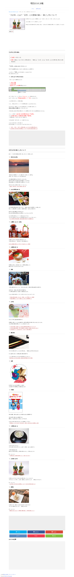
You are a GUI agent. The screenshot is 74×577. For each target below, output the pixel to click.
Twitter (18, 532)
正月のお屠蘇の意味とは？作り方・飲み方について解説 (19, 244)
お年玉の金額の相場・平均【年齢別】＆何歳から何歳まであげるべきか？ (24, 328)
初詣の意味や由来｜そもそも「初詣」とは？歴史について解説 (22, 297)
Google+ (55, 532)
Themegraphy (10, 576)
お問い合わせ (38, 8)
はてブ (18, 535)
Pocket (36, 535)
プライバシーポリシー (12, 574)
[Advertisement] (37, 41)
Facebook (36, 532)
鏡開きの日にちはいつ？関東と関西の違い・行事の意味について (22, 510)
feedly (54, 535)
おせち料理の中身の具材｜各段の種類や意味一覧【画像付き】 (22, 218)
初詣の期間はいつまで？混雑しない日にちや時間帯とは (21, 298)
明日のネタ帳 (37, 3)
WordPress (5, 576)
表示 (12, 31)
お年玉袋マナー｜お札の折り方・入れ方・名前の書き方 (21, 329)
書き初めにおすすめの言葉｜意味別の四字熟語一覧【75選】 (21, 358)
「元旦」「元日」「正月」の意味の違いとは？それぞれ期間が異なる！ (24, 127)
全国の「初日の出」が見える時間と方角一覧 (18, 186)
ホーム (33, 8)
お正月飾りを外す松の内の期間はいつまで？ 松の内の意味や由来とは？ (24, 128)
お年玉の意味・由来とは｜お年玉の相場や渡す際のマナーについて (23, 326)
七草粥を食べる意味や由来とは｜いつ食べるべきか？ (20, 455)
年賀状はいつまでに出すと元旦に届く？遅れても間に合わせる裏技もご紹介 (24, 423)
